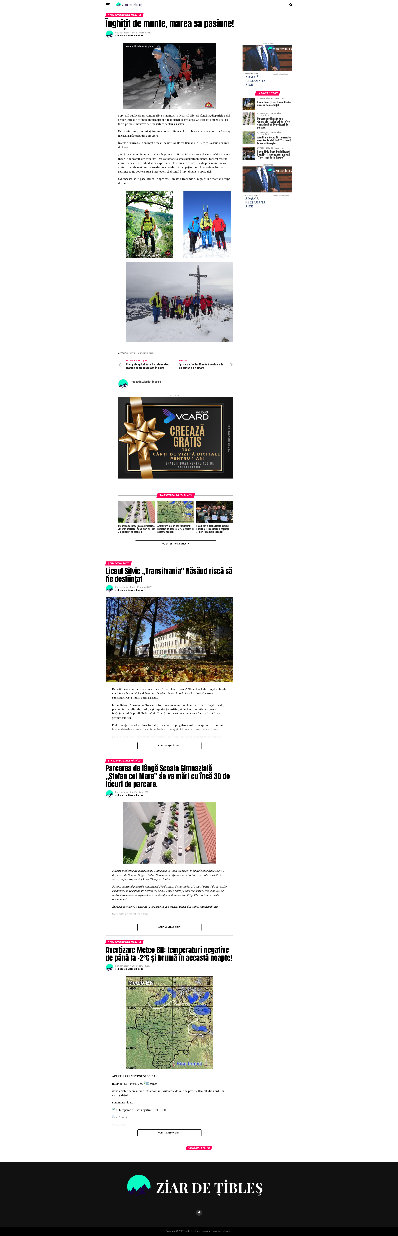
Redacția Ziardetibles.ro (130, 35)
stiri (133, 353)
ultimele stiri (146, 353)
